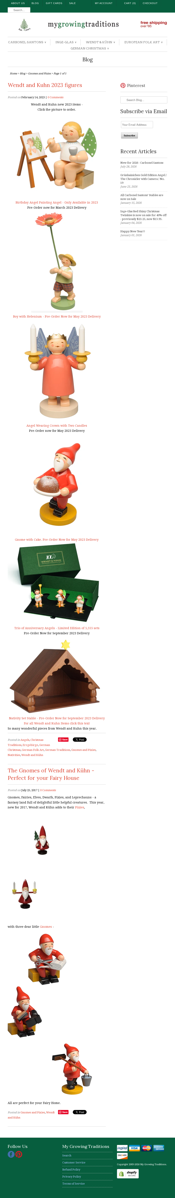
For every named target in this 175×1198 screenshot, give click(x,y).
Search (66, 1155)
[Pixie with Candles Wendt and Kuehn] (25, 917)
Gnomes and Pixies (83, 749)
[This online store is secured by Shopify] (128, 1177)
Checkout (150, 3)
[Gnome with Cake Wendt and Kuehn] (57, 534)
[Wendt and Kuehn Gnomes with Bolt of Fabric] (47, 984)
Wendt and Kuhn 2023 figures (45, 85)
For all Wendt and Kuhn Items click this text (57, 723)
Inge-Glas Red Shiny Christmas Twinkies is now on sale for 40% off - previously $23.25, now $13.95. (143, 215)
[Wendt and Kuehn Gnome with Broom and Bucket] (72, 1093)
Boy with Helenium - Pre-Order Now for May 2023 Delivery (57, 316)
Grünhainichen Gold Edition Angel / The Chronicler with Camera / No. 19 (143, 178)
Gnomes (46, 926)
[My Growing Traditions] (87, 25)
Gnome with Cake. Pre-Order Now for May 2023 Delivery (57, 539)
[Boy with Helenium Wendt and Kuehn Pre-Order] (57, 311)
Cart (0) (130, 3)
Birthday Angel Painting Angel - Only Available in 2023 (57, 202)
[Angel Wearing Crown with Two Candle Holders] (57, 420)
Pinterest (136, 85)
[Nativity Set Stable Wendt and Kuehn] (57, 713)
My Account (104, 3)
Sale (72, 3)
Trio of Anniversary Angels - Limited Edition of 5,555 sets (56, 628)
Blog (35, 3)
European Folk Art (143, 42)
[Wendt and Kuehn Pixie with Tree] (43, 864)
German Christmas (90, 48)
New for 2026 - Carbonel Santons (141, 162)
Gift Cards (54, 3)
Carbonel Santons (27, 42)
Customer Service (73, 1162)
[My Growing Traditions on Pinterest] (18, 1156)
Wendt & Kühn (100, 42)
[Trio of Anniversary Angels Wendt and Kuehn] (57, 623)
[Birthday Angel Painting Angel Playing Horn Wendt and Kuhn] (57, 197)
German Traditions (57, 749)
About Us (18, 3)
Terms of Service (73, 1183)
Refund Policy (71, 1169)
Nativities (14, 755)
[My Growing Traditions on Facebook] (11, 1156)
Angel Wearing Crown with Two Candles (56, 425)
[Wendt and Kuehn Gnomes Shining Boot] (25, 1036)
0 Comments (55, 97)
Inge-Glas (65, 42)
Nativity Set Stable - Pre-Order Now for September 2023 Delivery (57, 718)
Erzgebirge (30, 745)
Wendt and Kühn (32, 755)
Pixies (79, 807)
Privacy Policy (71, 1176)
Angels (24, 739)
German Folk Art (33, 749)
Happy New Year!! (132, 231)
